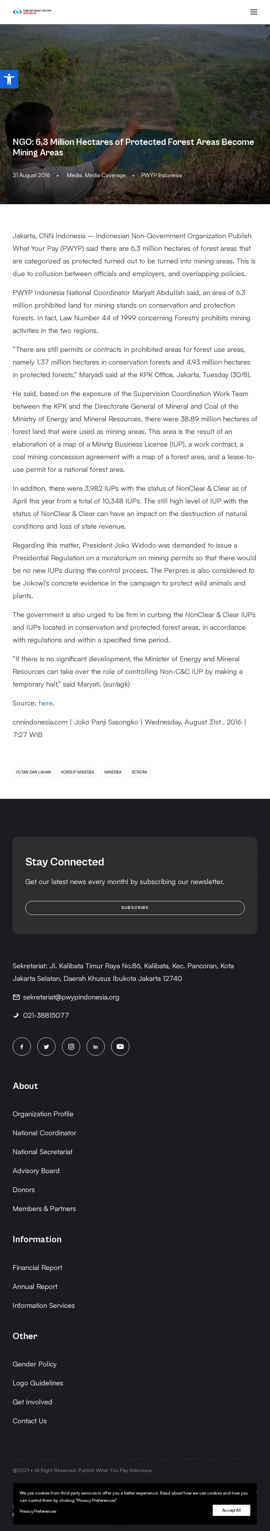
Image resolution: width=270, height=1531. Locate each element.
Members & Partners (44, 1208)
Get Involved (32, 1401)
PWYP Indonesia (161, 175)
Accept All (231, 1510)
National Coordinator (44, 1132)
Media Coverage (105, 175)
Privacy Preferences (38, 1511)
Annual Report (35, 1286)
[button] (9, 79)
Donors (24, 1189)
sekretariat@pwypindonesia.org (71, 996)
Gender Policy (35, 1363)
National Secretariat (42, 1151)
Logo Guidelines (38, 1382)
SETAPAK (139, 772)
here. (46, 702)
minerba (112, 772)
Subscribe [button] (135, 907)
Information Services (44, 1305)
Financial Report (37, 1267)
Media (74, 175)
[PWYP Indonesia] (32, 11)
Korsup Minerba (77, 772)
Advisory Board (36, 1170)
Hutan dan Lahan (33, 772)
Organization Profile (43, 1113)
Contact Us (30, 1420)
